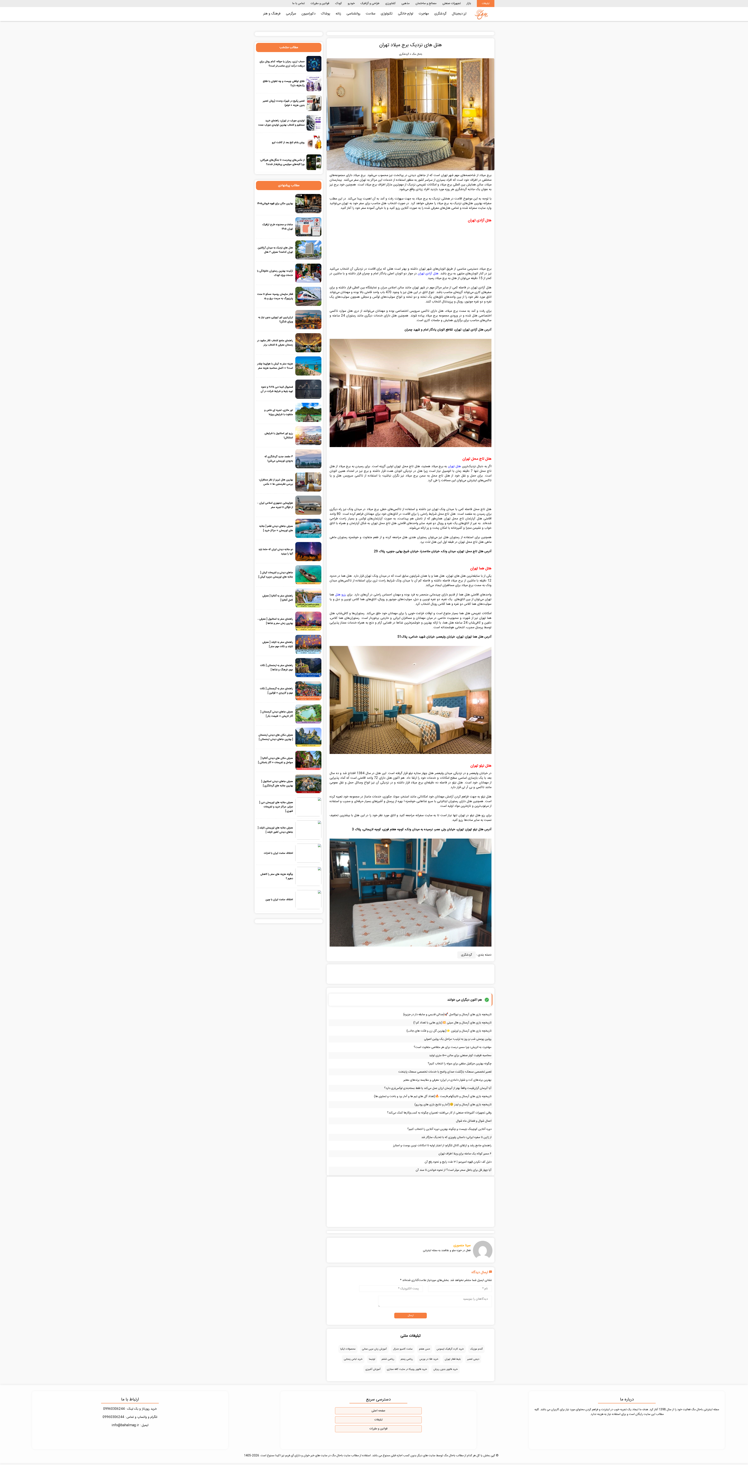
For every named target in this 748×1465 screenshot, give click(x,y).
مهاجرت (424, 13)
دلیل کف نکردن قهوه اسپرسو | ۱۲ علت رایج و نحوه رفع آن (458, 1161)
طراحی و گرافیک (370, 3)
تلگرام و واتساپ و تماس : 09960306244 (130, 1417)
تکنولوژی (387, 13)
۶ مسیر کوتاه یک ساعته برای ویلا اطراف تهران (464, 1153)
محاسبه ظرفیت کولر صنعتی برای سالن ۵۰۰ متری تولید (460, 1055)
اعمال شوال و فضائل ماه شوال (473, 1121)
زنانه (338, 13)
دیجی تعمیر (473, 1359)
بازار (469, 3)
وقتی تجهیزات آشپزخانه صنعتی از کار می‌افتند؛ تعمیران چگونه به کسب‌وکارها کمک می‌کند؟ (439, 1112)
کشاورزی (390, 3)
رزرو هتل (340, 594)
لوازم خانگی (405, 13)
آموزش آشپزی (372, 1369)
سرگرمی (291, 13)
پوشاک (325, 13)
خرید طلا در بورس (428, 1359)
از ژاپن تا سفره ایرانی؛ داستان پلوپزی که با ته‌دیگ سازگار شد (456, 1137)
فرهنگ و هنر (271, 13)
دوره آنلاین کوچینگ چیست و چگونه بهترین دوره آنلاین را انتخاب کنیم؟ (449, 1129)
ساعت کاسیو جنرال (403, 1349)
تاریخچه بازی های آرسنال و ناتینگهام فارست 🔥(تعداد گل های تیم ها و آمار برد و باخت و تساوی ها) (432, 1096)
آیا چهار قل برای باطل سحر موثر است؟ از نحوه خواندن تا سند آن (453, 1170)
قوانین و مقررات (319, 3)
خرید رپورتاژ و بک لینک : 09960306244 (130, 1409)
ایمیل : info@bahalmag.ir (130, 1425)
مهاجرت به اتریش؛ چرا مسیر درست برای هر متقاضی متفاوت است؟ (452, 1047)
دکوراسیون (308, 13)
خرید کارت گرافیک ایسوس (450, 1349)
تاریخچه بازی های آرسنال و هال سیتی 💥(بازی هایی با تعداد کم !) (452, 1022)
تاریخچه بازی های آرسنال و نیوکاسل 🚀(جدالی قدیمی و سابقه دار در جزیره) (447, 1014)
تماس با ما (298, 3)
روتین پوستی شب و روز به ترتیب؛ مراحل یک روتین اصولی (457, 1039)
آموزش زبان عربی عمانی (374, 1349)
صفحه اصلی (378, 1410)
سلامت (370, 13)
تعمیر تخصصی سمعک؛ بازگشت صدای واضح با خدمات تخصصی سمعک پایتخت (444, 1071)
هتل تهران (454, 466)
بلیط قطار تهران (453, 1359)
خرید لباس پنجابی (353, 1359)
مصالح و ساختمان (426, 3)
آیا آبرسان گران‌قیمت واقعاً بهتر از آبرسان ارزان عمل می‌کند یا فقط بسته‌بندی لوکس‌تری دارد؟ (437, 1088)
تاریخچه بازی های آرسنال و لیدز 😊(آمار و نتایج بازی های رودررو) (453, 1104)
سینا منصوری (462, 1245)
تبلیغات (486, 3)
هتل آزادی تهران (428, 273)
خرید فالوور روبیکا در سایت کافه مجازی (407, 1369)
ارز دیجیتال (459, 13)
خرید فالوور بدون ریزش (445, 1369)
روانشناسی (353, 13)
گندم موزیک (476, 1349)
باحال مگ (417, 54)
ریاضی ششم (388, 1359)
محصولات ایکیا (347, 1349)
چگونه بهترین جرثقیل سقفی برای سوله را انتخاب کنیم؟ (459, 1063)
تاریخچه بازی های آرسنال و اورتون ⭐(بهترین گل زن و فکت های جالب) (449, 1030)
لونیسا (372, 1359)
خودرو (351, 3)
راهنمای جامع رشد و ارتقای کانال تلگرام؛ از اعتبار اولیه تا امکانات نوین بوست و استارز (442, 1145)
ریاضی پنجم (407, 1359)
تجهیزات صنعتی (451, 3)
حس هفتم (424, 1349)
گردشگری (440, 13)
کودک (338, 3)
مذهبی (405, 3)
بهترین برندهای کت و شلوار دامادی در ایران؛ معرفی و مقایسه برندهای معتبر (447, 1080)
